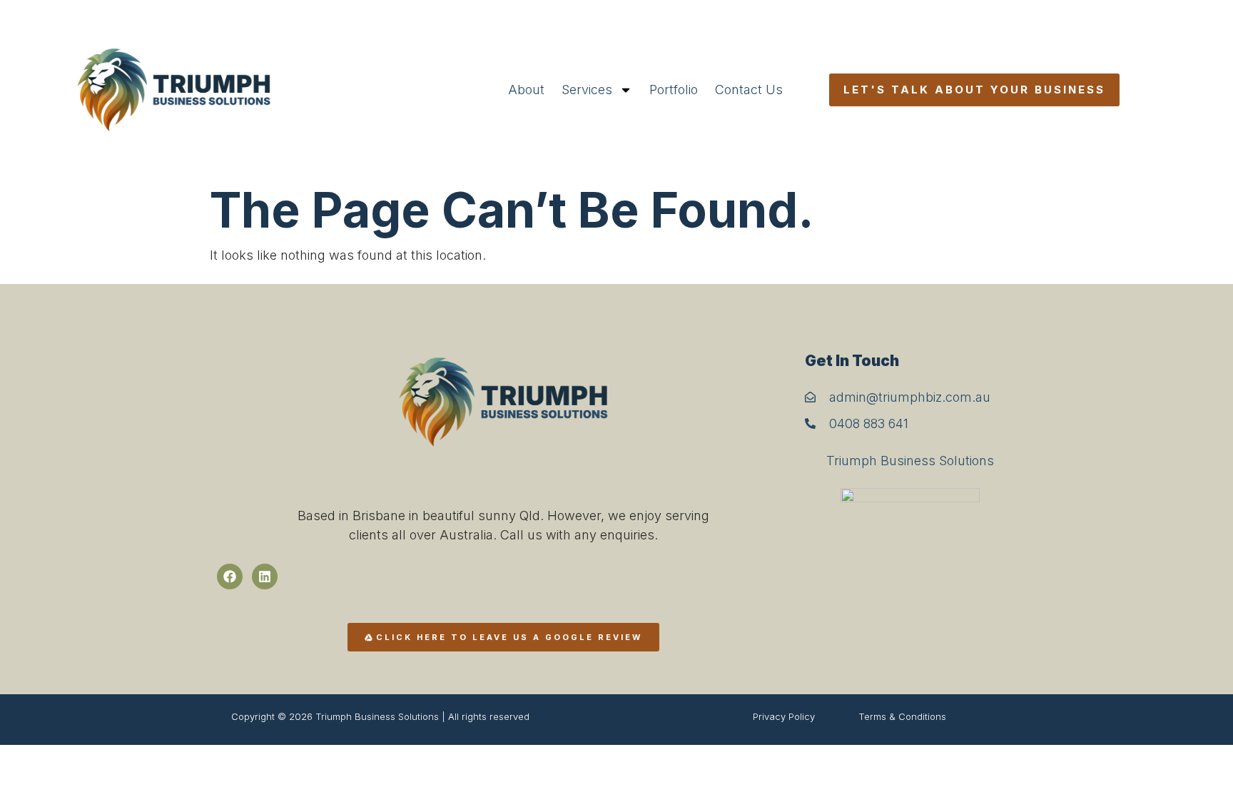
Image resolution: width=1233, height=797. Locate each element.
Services (587, 89)
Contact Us (749, 89)
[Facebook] (230, 576)
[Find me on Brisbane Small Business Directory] (910, 549)
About (526, 89)
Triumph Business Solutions (910, 460)
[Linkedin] (265, 576)
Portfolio (673, 89)
